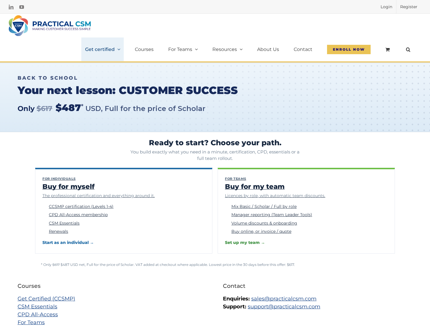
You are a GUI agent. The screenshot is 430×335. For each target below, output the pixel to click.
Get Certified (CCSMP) (46, 298)
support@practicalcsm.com (284, 306)
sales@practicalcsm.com (284, 298)
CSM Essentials (37, 306)
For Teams (31, 322)
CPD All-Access (38, 314)
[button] (408, 49)
